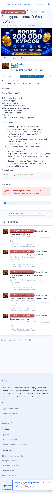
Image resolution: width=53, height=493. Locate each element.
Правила (5, 435)
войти (14, 193)
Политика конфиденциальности (14, 444)
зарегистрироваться (30, 193)
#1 (50, 76)
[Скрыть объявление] (49, 483)
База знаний (7, 423)
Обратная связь (8, 486)
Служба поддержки (10, 409)
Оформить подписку (10, 413)
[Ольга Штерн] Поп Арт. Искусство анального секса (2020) (29, 275)
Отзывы (5, 418)
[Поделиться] (46, 76)
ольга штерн (35, 25)
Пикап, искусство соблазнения (23, 246)
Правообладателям (10, 439)
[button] (4, 4)
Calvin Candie (8, 25)
